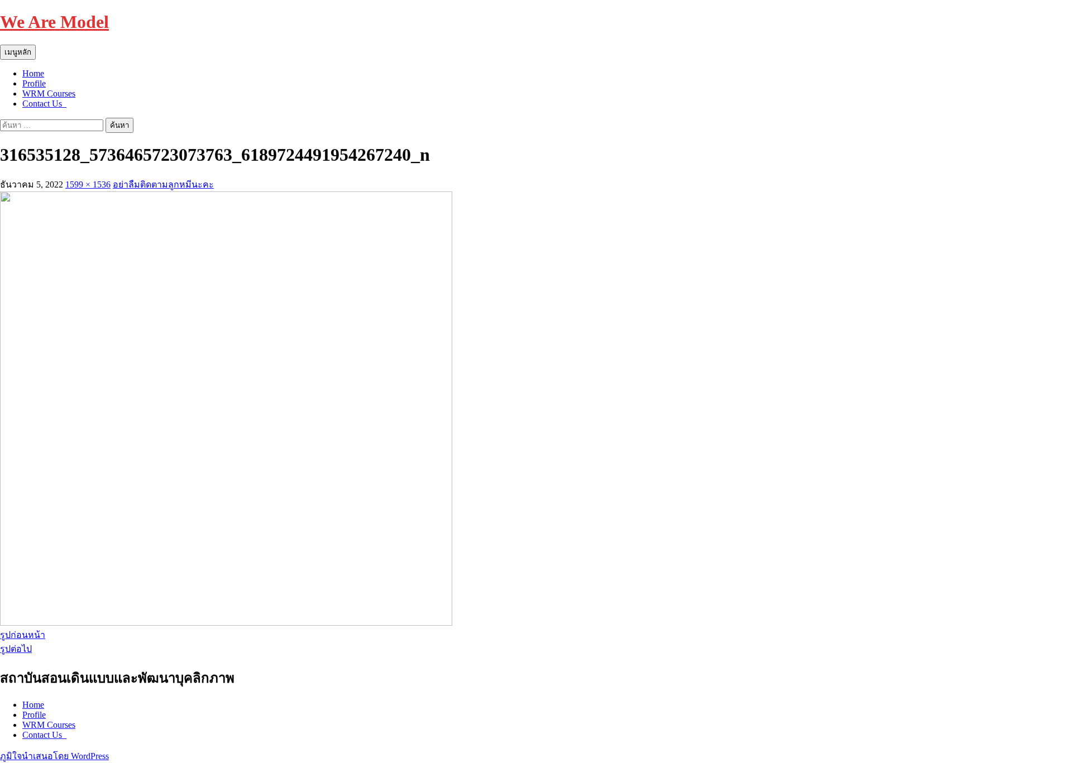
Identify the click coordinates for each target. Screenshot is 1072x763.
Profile (34, 83)
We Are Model (54, 22)
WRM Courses (48, 93)
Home (33, 73)
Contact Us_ (44, 103)
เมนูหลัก (17, 52)
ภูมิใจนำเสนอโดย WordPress (54, 756)
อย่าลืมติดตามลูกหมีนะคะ (163, 184)
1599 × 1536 (88, 184)
